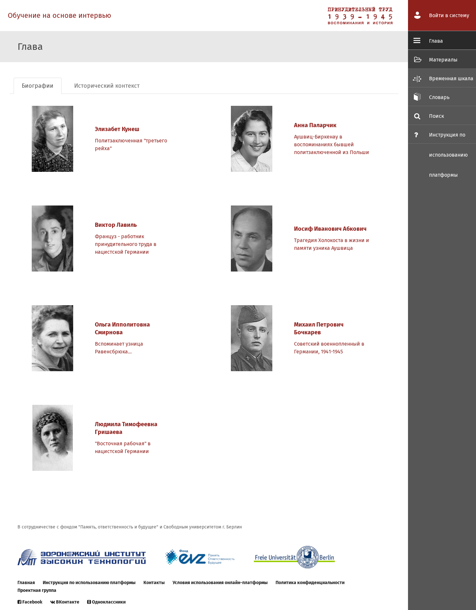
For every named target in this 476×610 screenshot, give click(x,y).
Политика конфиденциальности (310, 582)
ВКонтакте (67, 602)
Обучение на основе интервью (59, 15)
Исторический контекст (107, 85)
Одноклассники (108, 602)
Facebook (31, 602)
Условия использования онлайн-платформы (220, 582)
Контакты (154, 582)
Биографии (37, 85)
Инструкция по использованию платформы (89, 582)
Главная (26, 582)
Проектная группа (36, 590)
